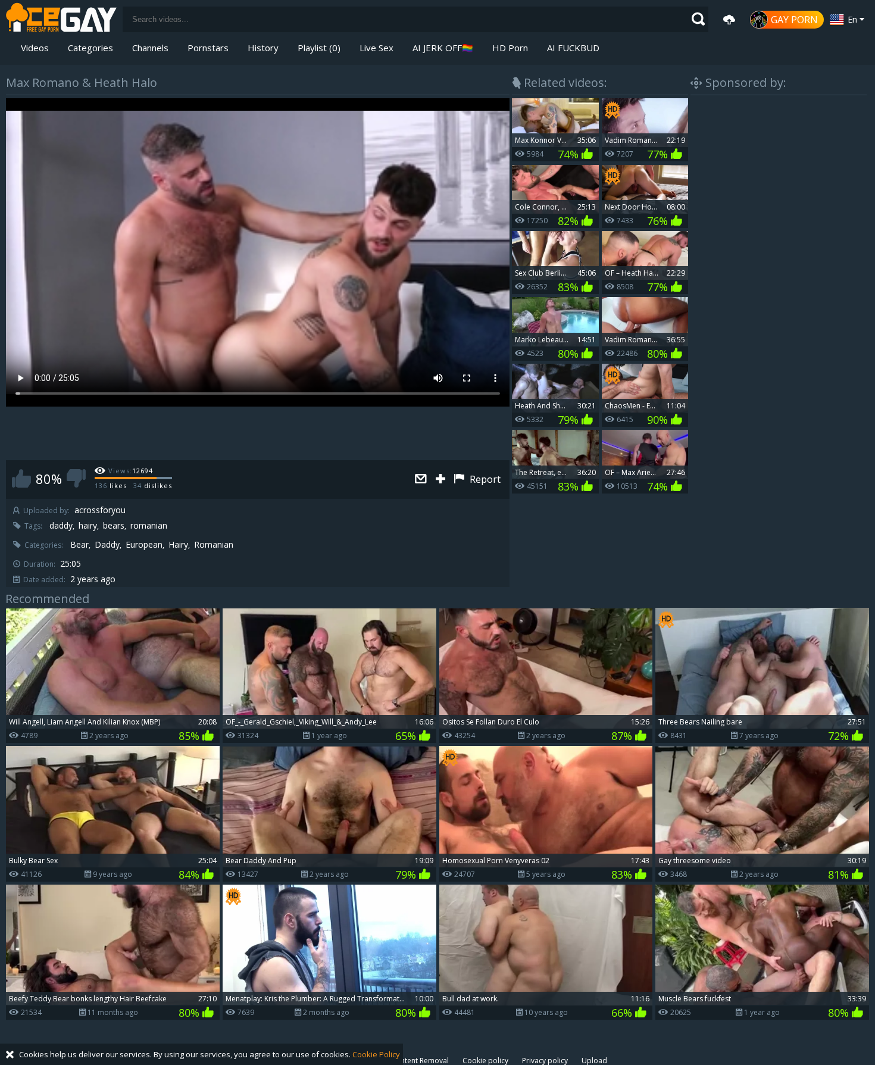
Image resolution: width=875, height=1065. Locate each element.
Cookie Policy (376, 1054)
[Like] (21, 478)
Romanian (213, 545)
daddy (61, 525)
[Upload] (729, 20)
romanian (148, 525)
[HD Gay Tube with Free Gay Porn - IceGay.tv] (61, 19)
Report (484, 479)
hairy (88, 525)
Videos (35, 48)
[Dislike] (76, 478)
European (144, 545)
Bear (79, 545)
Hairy (178, 545)
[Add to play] (442, 479)
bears (113, 525)
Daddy (107, 545)
